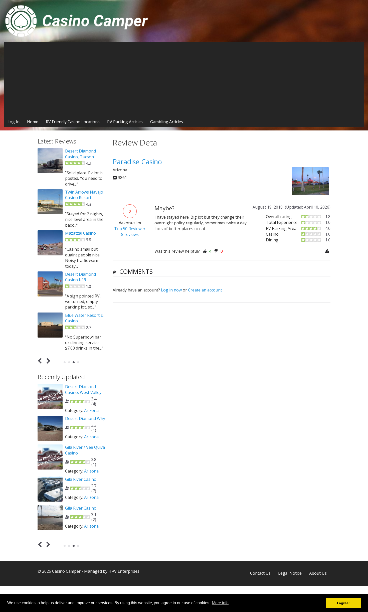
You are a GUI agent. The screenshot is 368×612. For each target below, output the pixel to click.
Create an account (205, 290)
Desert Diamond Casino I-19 (80, 276)
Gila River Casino (80, 479)
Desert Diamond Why (85, 418)
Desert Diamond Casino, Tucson (80, 153)
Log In (14, 121)
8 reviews (130, 234)
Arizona (91, 410)
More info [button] (220, 603)
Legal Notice (290, 573)
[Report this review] (327, 251)
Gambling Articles (166, 121)
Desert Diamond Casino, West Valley (83, 389)
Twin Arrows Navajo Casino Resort (84, 194)
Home (32, 121)
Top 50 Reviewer (129, 228)
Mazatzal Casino (80, 233)
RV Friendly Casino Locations (73, 121)
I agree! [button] (343, 603)
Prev (41, 361)
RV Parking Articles (125, 121)
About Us (318, 573)
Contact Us (260, 573)
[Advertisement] (184, 79)
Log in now (171, 290)
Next (47, 361)
